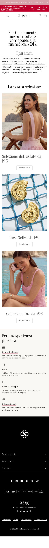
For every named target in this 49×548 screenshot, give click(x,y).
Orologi (26, 70)
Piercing (16, 70)
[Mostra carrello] (45, 15)
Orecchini (19, 67)
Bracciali (7, 67)
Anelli (28, 67)
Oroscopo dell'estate (12, 64)
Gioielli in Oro (17, 61)
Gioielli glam (32, 61)
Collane (41, 64)
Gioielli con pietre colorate (25, 72)
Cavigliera (30, 64)
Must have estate (11, 59)
